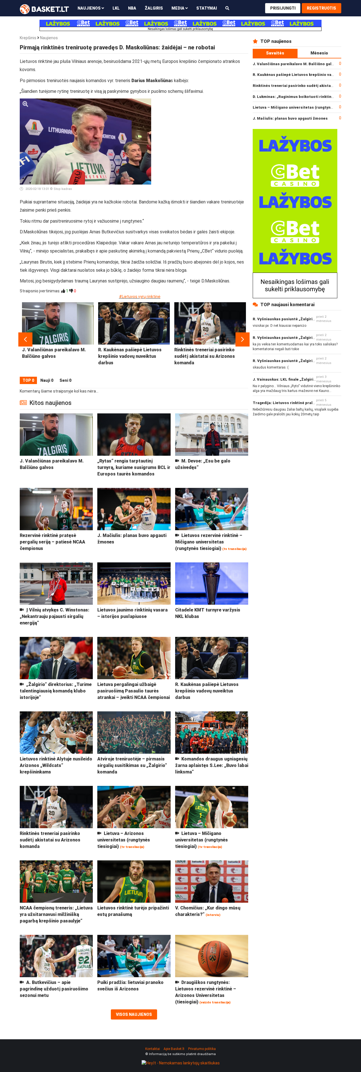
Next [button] (242, 339)
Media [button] (178, 8)
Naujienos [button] (90, 8)
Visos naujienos (134, 1014)
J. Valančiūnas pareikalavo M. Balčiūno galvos (295, 64)
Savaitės (275, 53)
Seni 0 (65, 380)
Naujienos (49, 38)
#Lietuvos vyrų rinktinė (139, 296)
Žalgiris (154, 8)
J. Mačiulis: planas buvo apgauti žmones (290, 118)
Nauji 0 (46, 380)
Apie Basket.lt (174, 1049)
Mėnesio (319, 53)
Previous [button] (25, 339)
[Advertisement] (202, 133)
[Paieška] (227, 8)
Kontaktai (152, 1049)
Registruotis (321, 8)
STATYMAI (206, 8)
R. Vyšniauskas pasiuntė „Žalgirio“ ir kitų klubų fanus (301, 319)
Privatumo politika (202, 1049)
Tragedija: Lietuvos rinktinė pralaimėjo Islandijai (298, 403)
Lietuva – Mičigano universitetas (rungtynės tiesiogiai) (304, 107)
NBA (132, 8)
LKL (116, 8)
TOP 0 (28, 380)
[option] (58, 339)
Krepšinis (28, 38)
